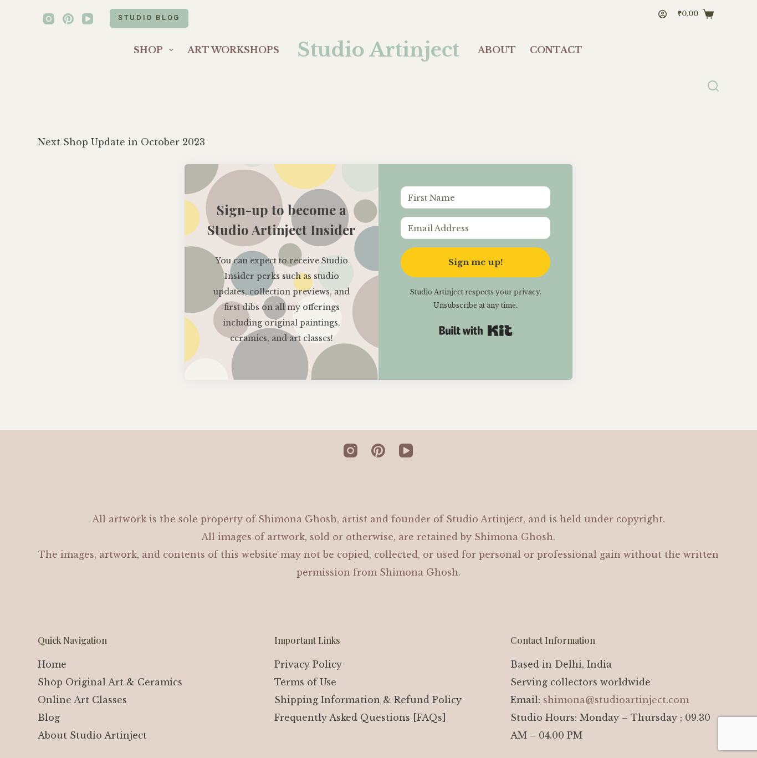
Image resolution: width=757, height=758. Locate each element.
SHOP (148, 49)
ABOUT (497, 49)
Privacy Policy (308, 664)
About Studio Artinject (92, 735)
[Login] (662, 14)
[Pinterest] (68, 18)
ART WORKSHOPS (233, 49)
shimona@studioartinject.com (616, 699)
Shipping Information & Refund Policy (368, 699)
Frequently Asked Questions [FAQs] (360, 717)
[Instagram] (48, 18)
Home (52, 664)
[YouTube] (87, 18)
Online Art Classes (82, 699)
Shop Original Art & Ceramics (110, 682)
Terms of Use (305, 682)
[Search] (713, 85)
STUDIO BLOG (149, 17)
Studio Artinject (378, 50)
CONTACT (556, 49)
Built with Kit (476, 330)
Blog (49, 717)
